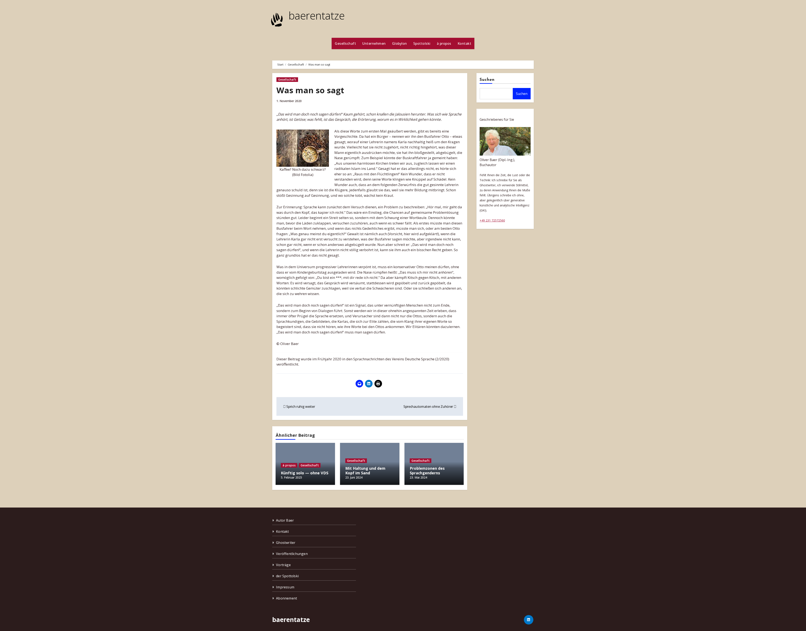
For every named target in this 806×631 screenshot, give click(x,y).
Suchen (487, 80)
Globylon (399, 43)
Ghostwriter (285, 542)
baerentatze (317, 15)
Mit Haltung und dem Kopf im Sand (365, 470)
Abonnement (286, 598)
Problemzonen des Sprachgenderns (427, 470)
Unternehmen (374, 43)
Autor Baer (285, 520)
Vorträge (283, 565)
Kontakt (464, 43)
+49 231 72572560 (492, 220)
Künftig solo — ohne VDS (304, 472)
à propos (444, 43)
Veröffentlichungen (292, 553)
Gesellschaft (345, 43)
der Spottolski (287, 576)
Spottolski (421, 43)
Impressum (285, 587)
